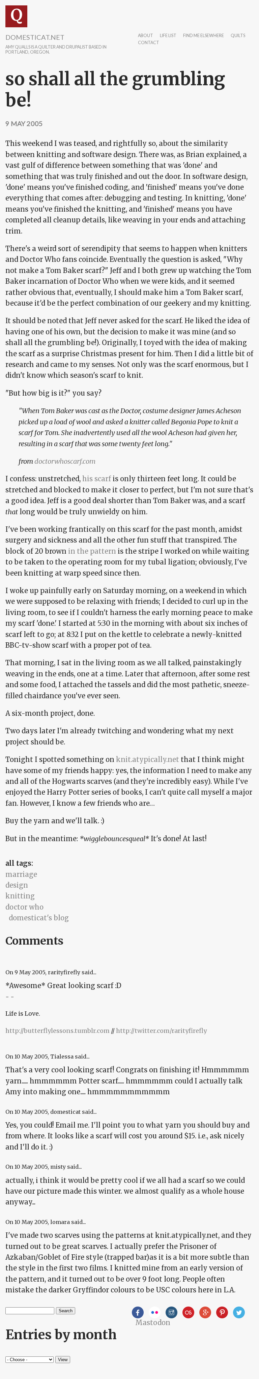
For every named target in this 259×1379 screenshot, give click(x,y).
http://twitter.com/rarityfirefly (161, 1031)
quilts (238, 36)
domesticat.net (34, 37)
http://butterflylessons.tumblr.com (57, 1031)
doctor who (24, 907)
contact (148, 43)
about (145, 36)
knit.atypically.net (147, 759)
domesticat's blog (39, 918)
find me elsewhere (203, 36)
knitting (20, 896)
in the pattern (92, 551)
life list (168, 36)
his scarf (96, 478)
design (16, 885)
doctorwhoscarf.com (64, 461)
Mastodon (152, 1322)
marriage (21, 874)
